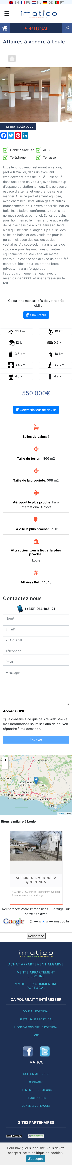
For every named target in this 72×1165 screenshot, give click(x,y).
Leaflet (61, 813)
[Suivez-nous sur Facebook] (28, 1051)
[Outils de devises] (36, 1136)
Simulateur (37, 315)
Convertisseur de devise (38, 410)
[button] (5, 94)
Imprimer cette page (18, 126)
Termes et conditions (36, 1089)
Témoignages (36, 1097)
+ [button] (5, 759)
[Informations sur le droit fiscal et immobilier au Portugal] (14, 1136)
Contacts (36, 1082)
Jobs (36, 1035)
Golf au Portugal (36, 1011)
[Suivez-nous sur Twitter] (45, 1051)
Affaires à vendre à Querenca (36, 880)
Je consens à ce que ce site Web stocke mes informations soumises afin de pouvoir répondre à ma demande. (35, 724)
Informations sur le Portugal (36, 1027)
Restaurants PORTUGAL (36, 1019)
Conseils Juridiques (36, 1105)
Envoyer (36, 740)
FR (28, 2)
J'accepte (35, 1159)
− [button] (5, 765)
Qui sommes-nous (36, 1074)
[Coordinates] (36, 781)
